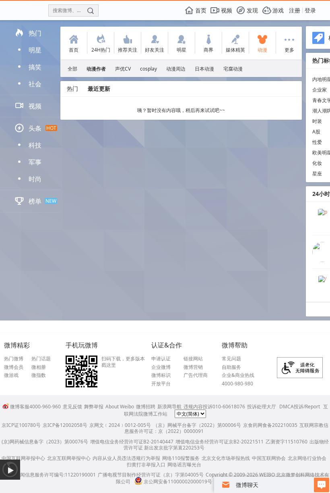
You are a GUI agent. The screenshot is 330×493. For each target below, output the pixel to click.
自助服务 (231, 367)
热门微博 (13, 359)
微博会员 (13, 367)
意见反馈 (72, 406)
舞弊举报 (93, 406)
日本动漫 (204, 68)
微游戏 (11, 375)
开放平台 (161, 384)
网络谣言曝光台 (184, 464)
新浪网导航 (169, 406)
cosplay (148, 68)
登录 (310, 10)
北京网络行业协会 (307, 458)
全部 (72, 68)
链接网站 (193, 359)
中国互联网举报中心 (23, 458)
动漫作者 (96, 68)
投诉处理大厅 (261, 406)
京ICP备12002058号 (65, 425)
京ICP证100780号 (21, 425)
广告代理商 (196, 375)
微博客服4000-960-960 (35, 406)
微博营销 (193, 367)
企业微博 (161, 367)
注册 (294, 10)
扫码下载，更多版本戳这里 (123, 362)
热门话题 (41, 359)
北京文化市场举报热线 (226, 458)
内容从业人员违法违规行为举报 (126, 458)
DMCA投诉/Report (299, 406)
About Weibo (119, 406)
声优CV (123, 68)
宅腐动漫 (233, 68)
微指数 (38, 375)
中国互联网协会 (269, 458)
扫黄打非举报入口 (146, 464)
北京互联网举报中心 (69, 458)
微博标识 (161, 375)
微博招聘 (145, 406)
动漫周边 (176, 68)
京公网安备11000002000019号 (178, 481)
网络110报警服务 (181, 458)
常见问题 (231, 359)
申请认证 (161, 359)
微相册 (38, 367)
